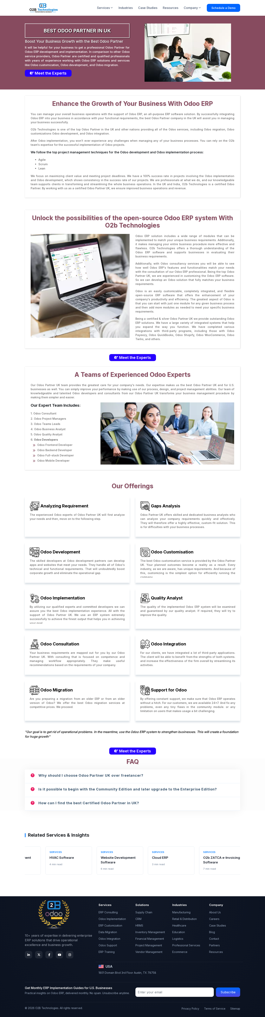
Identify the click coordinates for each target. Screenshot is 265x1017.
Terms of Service (214, 1008)
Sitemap (235, 1008)
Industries (126, 8)
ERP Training (107, 952)
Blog (212, 932)
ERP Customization (110, 925)
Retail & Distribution (184, 919)
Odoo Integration (109, 938)
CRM (138, 919)
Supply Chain (143, 912)
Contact (214, 938)
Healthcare (179, 925)
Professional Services (186, 945)
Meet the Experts (50, 73)
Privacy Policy (190, 1008)
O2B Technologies (46, 1008)
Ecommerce (179, 952)
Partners (214, 945)
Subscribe (228, 992)
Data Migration (108, 932)
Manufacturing (181, 912)
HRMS (139, 925)
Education (178, 932)
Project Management (148, 945)
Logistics (177, 938)
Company (191, 8)
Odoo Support (108, 945)
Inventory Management (150, 932)
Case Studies (147, 8)
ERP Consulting (108, 912)
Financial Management (149, 938)
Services (103, 8)
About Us (215, 912)
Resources (170, 8)
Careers (214, 919)
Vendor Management (148, 952)
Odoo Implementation (112, 919)
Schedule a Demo (223, 8)
